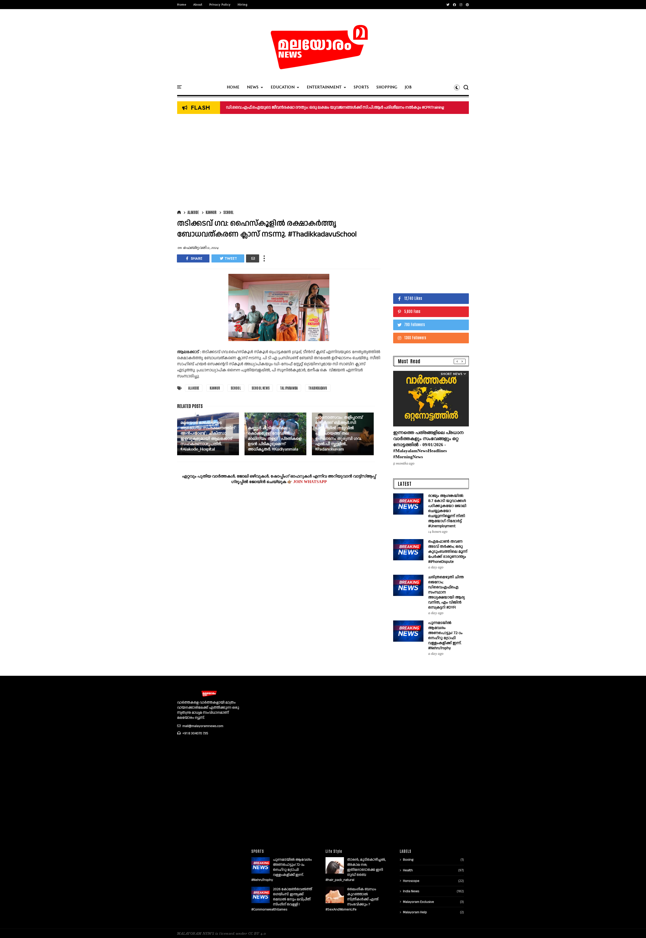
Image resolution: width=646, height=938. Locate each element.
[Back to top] (633, 925)
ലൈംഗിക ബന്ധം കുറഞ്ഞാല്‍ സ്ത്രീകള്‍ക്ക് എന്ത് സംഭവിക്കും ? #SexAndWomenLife (352, 899)
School (228, 212)
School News (261, 388)
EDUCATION (283, 87)
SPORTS (361, 87)
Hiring (243, 4)
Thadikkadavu (317, 388)
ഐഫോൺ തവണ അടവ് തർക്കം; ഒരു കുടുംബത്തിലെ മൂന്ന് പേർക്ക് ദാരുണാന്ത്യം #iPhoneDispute (447, 551)
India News (411, 891)
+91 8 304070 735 (195, 733)
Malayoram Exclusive (418, 901)
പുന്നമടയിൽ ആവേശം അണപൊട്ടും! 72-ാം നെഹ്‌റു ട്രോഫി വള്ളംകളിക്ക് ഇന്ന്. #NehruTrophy (445, 635)
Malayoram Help (415, 912)
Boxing (408, 859)
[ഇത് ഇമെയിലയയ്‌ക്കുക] (252, 258)
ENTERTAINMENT (324, 87)
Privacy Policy (220, 4)
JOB (408, 87)
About (197, 4)
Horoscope (411, 880)
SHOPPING (386, 87)
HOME (233, 87)
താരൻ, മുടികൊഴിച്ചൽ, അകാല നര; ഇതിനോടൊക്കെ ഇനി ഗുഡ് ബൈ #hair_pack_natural (356, 869)
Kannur (211, 212)
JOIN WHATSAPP (310, 481)
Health (408, 870)
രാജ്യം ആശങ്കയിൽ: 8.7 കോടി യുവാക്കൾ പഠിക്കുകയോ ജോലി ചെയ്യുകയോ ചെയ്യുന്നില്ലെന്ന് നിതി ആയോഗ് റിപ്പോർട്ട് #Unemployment (447, 511)
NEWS (253, 87)
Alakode (193, 212)
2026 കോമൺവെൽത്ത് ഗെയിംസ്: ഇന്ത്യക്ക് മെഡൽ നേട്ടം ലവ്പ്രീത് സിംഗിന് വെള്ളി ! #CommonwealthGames (281, 899)
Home (181, 4)
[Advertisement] (279, 163)
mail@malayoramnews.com (202, 726)
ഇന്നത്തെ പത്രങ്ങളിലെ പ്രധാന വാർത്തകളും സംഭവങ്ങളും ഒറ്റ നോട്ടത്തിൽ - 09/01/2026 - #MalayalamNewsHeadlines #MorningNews (428, 444)
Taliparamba (289, 388)
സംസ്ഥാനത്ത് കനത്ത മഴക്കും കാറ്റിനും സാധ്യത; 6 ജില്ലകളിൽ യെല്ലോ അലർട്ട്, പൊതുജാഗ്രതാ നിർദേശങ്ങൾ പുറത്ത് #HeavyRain (349, 107)
